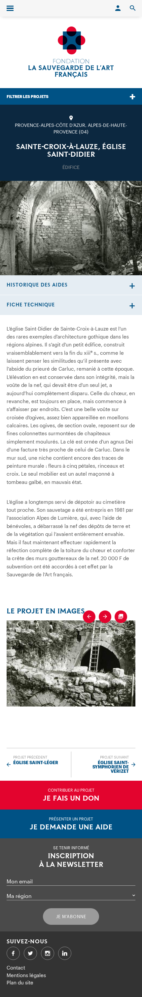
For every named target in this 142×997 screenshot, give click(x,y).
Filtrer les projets (28, 96)
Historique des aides (37, 285)
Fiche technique (31, 305)
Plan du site (20, 982)
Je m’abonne (71, 916)
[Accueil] (71, 52)
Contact (16, 968)
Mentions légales (26, 975)
